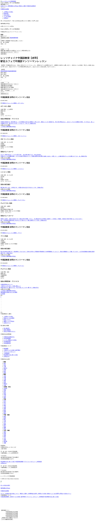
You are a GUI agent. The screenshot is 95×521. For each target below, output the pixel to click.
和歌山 (5, 383)
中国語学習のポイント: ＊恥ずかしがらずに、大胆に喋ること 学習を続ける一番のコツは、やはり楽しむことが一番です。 (20, 286)
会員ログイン (4, 6)
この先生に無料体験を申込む (8, 126)
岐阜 (5, 410)
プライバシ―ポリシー (32, 496)
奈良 (5, 382)
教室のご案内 (22, 6)
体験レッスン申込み (9, 321)
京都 (5, 385)
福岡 (5, 432)
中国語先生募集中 (31, 6)
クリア (2, 92)
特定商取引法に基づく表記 (11, 354)
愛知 (5, 413)
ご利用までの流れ (8, 11)
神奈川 (5, 368)
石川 (5, 404)
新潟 (5, 400)
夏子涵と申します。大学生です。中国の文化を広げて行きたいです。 (22, 187)
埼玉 (5, 365)
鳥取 (5, 416)
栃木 (5, 371)
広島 (5, 421)
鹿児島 (5, 441)
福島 (5, 397)
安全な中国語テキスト (9, 331)
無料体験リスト (5, 4)
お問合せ (6, 18)
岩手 (5, 391)
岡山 (5, 419)
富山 (5, 402)
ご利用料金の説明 (32, 493)
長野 (5, 408)
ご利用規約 (7, 353)
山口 (5, 422)
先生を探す (7, 15)
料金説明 (6, 13)
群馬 (5, 372)
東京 (5, 363)
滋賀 (5, 380)
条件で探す (4, 72)
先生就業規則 (7, 343)
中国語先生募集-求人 (9, 337)
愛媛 (5, 427)
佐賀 (5, 433)
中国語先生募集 (5, 9)
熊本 (5, 436)
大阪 (5, 376)
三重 (5, 379)
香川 (5, 425)
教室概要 (6, 348)
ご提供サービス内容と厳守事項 (12, 350)
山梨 (5, 407)
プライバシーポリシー (9, 351)
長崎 (5, 435)
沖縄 (5, 442)
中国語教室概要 (19, 461)
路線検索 (12, 37)
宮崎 (5, 439)
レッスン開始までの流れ (10, 340)
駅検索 (16, 37)
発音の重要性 (7, 329)
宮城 (5, 394)
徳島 (5, 424)
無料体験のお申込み (13, 6)
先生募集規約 (7, 341)
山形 (5, 396)
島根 (5, 418)
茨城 (5, 369)
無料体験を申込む (5, 23)
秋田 (5, 393)
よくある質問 (7, 16)
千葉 (5, 366)
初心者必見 (7, 328)
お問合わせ (7, 356)
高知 (5, 428)
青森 (5, 390)
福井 (5, 405)
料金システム (7, 319)
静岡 (5, 411)
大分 (5, 438)
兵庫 (5, 377)
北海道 (5, 388)
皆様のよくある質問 (9, 318)
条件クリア (4, 36)
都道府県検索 (4, 71)
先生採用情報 (7, 338)
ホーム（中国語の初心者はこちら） (10, 493)
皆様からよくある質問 (53, 493)
